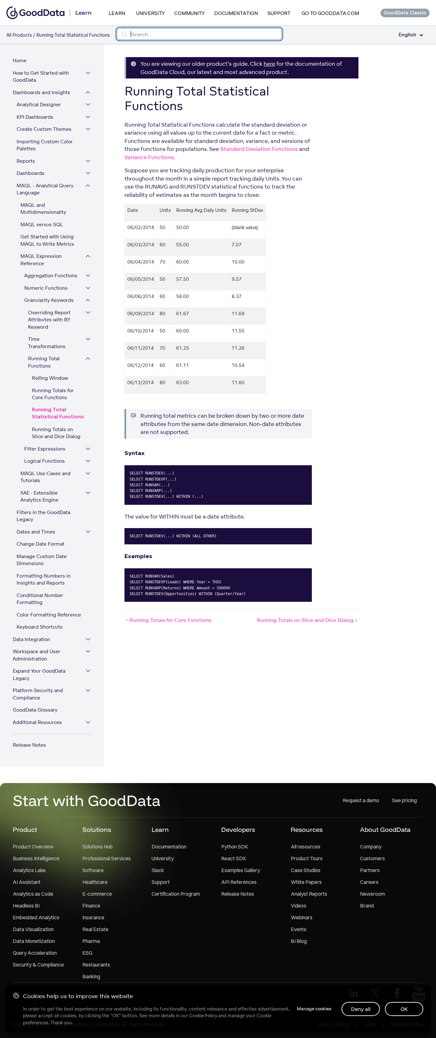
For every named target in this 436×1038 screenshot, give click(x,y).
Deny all (361, 1009)
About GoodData (385, 829)
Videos (298, 905)
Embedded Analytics (36, 917)
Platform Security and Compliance (38, 694)
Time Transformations (46, 342)
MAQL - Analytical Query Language (45, 189)
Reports (26, 161)
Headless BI (26, 905)
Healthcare (95, 882)
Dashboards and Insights (41, 92)
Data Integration (31, 639)
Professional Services (106, 858)
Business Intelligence (36, 858)
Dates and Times (36, 532)
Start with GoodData (87, 800)
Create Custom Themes (44, 129)
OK (404, 1009)
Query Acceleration (35, 953)
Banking (91, 976)
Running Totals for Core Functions (53, 394)
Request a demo (361, 800)
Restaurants (96, 964)
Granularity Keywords (49, 300)
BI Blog (299, 941)
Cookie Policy (203, 1016)
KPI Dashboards (35, 117)
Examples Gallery (240, 870)
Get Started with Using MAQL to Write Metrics (47, 240)
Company (370, 846)
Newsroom (372, 894)
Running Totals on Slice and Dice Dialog (56, 433)
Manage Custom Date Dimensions (42, 560)
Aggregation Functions (50, 276)
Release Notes (29, 745)
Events (298, 929)
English (407, 35)
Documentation (236, 13)
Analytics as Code (33, 894)
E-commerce (97, 894)
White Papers (306, 882)
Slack (158, 870)
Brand (367, 905)
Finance (91, 905)
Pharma (91, 941)
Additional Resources (37, 722)
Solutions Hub (97, 846)
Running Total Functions (44, 362)
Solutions (96, 829)
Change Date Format (40, 544)
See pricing (404, 800)
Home (19, 60)
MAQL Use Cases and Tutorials (45, 477)
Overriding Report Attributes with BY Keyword (49, 320)
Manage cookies (314, 1009)
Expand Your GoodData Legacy (39, 674)
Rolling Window (50, 378)
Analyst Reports (309, 894)
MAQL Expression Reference (41, 259)
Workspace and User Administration (36, 655)
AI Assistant (27, 882)
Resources (307, 829)
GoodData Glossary (35, 710)
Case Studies (305, 870)
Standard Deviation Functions (259, 149)
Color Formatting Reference (49, 615)
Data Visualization (33, 929)
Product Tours (307, 858)
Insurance (93, 917)
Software (93, 870)
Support (278, 13)
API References (239, 882)
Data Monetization (34, 941)
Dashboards (30, 173)
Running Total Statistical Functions (58, 413)
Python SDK (234, 846)
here (269, 63)
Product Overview (33, 846)
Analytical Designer (39, 104)
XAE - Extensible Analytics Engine (39, 496)
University (150, 13)
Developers (238, 829)
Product (25, 829)
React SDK (233, 858)
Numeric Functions (46, 288)
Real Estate (95, 929)
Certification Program (176, 894)
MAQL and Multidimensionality (43, 208)
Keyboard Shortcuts (40, 627)
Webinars (301, 917)
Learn (117, 13)
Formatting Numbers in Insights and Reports (44, 579)
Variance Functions (149, 157)
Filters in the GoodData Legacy (43, 516)
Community (189, 13)
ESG (87, 953)
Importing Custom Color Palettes (45, 145)
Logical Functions (44, 461)
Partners (370, 870)
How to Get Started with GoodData (41, 76)
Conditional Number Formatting (40, 599)
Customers (372, 858)
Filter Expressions (44, 449)
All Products (19, 35)
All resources (305, 846)
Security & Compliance (38, 964)
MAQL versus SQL (41, 224)
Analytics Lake (29, 870)
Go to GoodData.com (330, 13)
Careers (369, 882)
